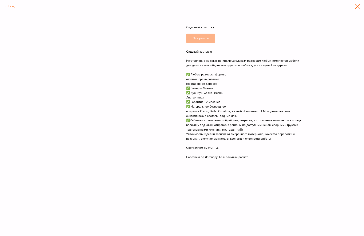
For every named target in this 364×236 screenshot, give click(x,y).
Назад (12, 6)
